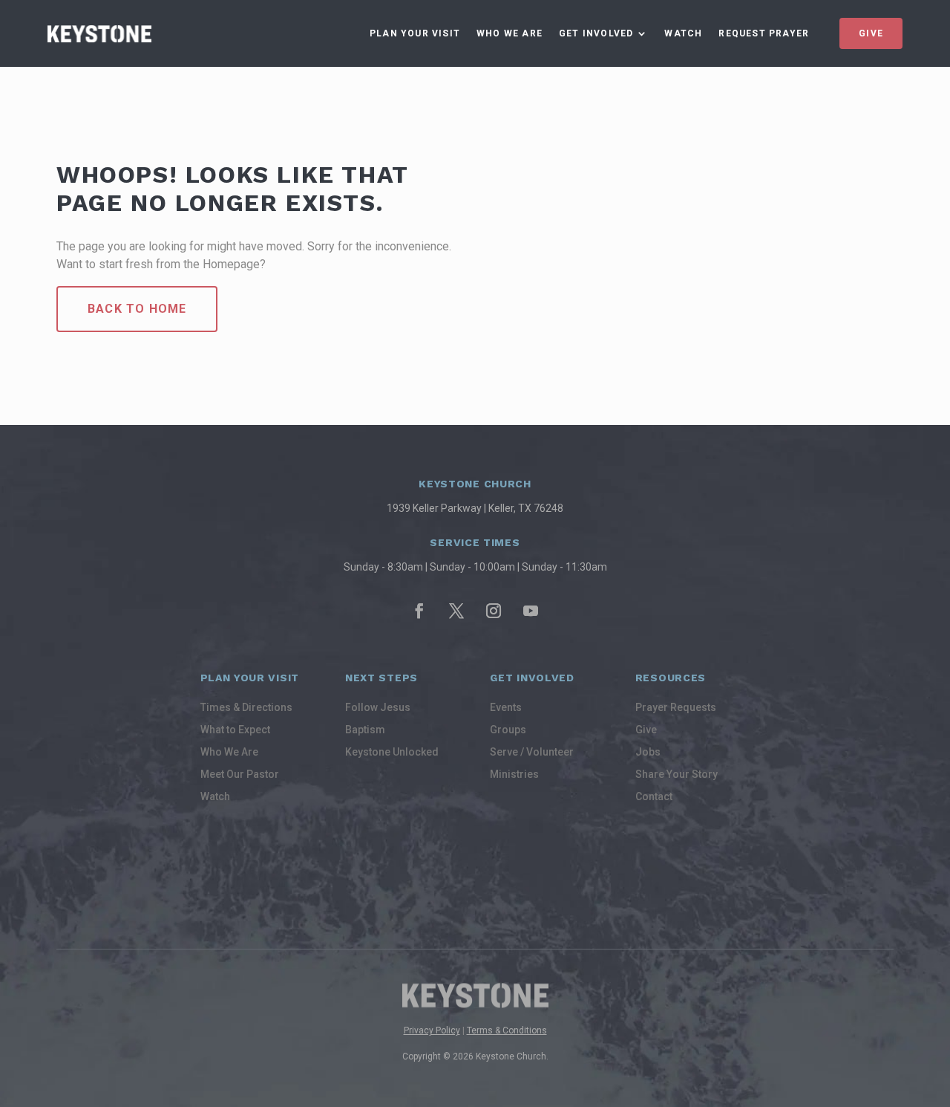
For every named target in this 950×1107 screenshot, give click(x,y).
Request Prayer (763, 33)
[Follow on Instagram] (493, 611)
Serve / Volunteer (532, 752)
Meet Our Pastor (239, 774)
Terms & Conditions (507, 1030)
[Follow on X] (456, 611)
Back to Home (137, 309)
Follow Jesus (377, 707)
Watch (683, 33)
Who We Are (509, 33)
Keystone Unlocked (392, 752)
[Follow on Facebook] (419, 611)
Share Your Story (676, 774)
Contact (653, 796)
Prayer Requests (675, 707)
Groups (508, 730)
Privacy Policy (432, 1030)
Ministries (514, 774)
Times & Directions (246, 707)
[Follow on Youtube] (531, 611)
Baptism (365, 730)
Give (871, 33)
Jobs (648, 752)
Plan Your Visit (415, 33)
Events (506, 707)
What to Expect (235, 730)
